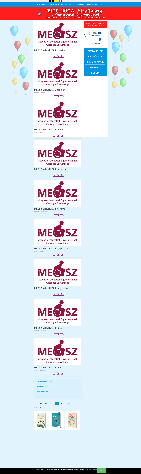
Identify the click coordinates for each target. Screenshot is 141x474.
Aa (50, 1)
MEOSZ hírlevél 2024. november (50, 208)
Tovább (68, 403)
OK (101, 470)
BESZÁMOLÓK (95, 51)
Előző (46, 403)
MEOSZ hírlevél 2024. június (48, 367)
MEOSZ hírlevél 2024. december (50, 169)
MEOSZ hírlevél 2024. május (44, 381)
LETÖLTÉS (58, 56)
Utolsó (75, 403)
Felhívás (39, 396)
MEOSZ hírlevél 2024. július (48, 327)
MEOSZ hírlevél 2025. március (49, 50)
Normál (37, 1)
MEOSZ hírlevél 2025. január (49, 129)
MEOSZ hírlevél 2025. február (49, 89)
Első (41, 403)
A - (58, 1)
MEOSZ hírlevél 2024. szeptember (51, 248)
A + (62, 1)
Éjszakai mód (44, 1)
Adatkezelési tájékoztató (91, 469)
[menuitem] (38, 4)
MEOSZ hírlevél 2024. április (44, 391)
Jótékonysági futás (42, 386)
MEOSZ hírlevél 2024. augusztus (51, 288)
